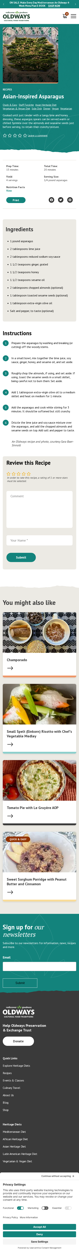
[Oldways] (16, 16)
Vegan (55, 108)
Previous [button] (3, 4)
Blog (5, 1102)
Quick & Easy (10, 105)
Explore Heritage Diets (16, 1065)
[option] (39, 4)
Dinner (47, 108)
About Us (8, 1095)
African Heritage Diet (15, 1139)
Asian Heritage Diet (45, 105)
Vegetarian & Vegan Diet (16, 108)
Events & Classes (13, 1080)
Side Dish (37, 108)
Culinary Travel (11, 1088)
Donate (18, 1041)
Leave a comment (37, 135)
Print (16, 200)
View (9, 190)
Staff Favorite (26, 105)
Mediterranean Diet (14, 1132)
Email (6, 957)
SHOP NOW (54, 5)
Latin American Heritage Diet (20, 1154)
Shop (6, 1110)
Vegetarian (66, 108)
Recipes (7, 1073)
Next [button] (75, 4)
